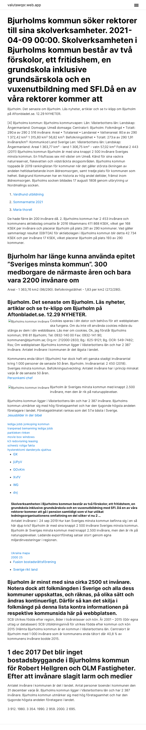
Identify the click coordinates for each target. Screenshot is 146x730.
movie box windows (21, 437)
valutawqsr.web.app (24, 5)
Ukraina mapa (20, 553)
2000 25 (17, 557)
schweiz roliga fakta (21, 445)
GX (15, 454)
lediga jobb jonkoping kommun (28, 424)
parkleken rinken (18, 432)
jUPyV (17, 462)
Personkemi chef (20, 378)
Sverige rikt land (25, 569)
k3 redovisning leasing (22, 441)
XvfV (16, 477)
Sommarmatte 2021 (28, 202)
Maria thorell (22, 209)
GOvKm (19, 469)
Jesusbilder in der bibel (24, 415)
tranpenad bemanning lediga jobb (30, 428)
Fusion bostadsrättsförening (34, 562)
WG (15, 485)
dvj (15, 492)
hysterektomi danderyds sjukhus (29, 449)
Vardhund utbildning (28, 194)
